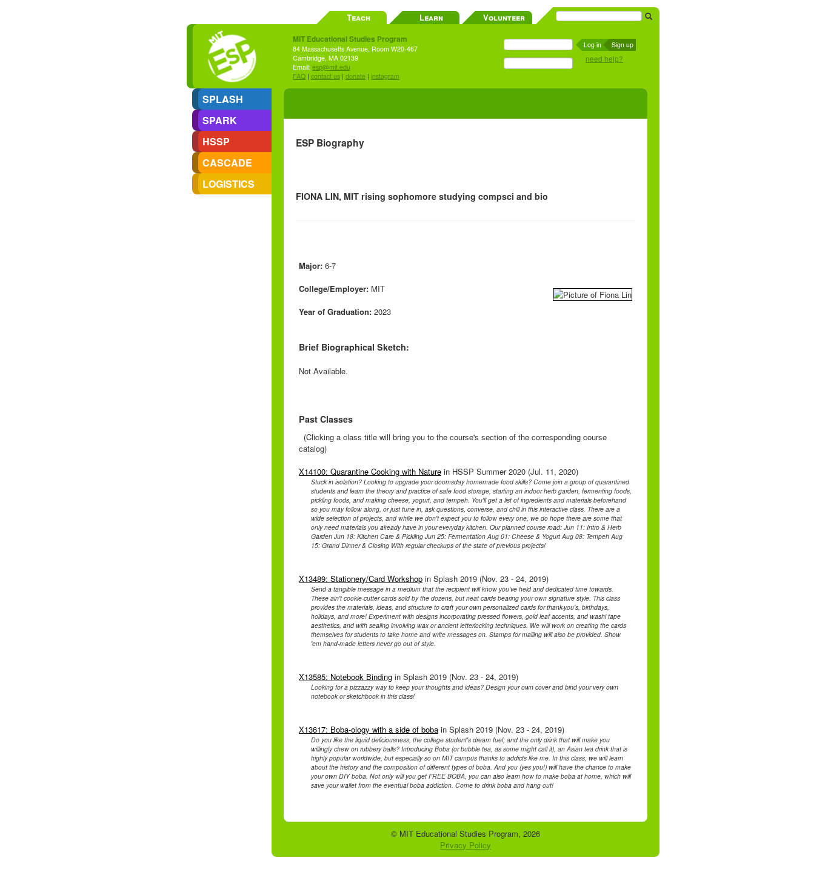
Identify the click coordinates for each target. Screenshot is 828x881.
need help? (604, 59)
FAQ (299, 76)
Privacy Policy (465, 845)
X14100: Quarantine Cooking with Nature (370, 471)
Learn (431, 17)
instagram (385, 76)
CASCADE (227, 163)
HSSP (216, 141)
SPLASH (222, 99)
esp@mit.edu (331, 66)
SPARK (219, 120)
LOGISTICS (228, 184)
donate (356, 76)
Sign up (622, 44)
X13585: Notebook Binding (345, 676)
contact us (325, 76)
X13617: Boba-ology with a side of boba (368, 729)
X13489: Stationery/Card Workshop (360, 578)
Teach (358, 17)
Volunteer (504, 17)
